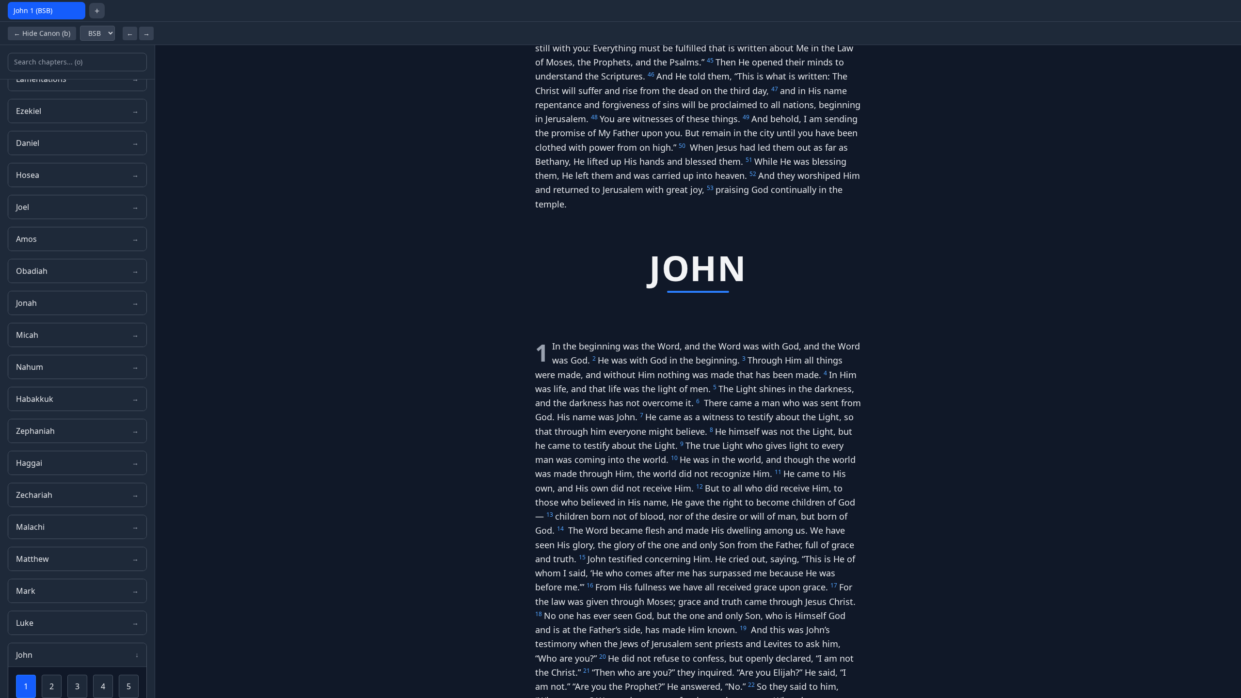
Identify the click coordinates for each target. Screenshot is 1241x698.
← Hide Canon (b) (42, 33)
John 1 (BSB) (33, 10)
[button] (694, 48)
